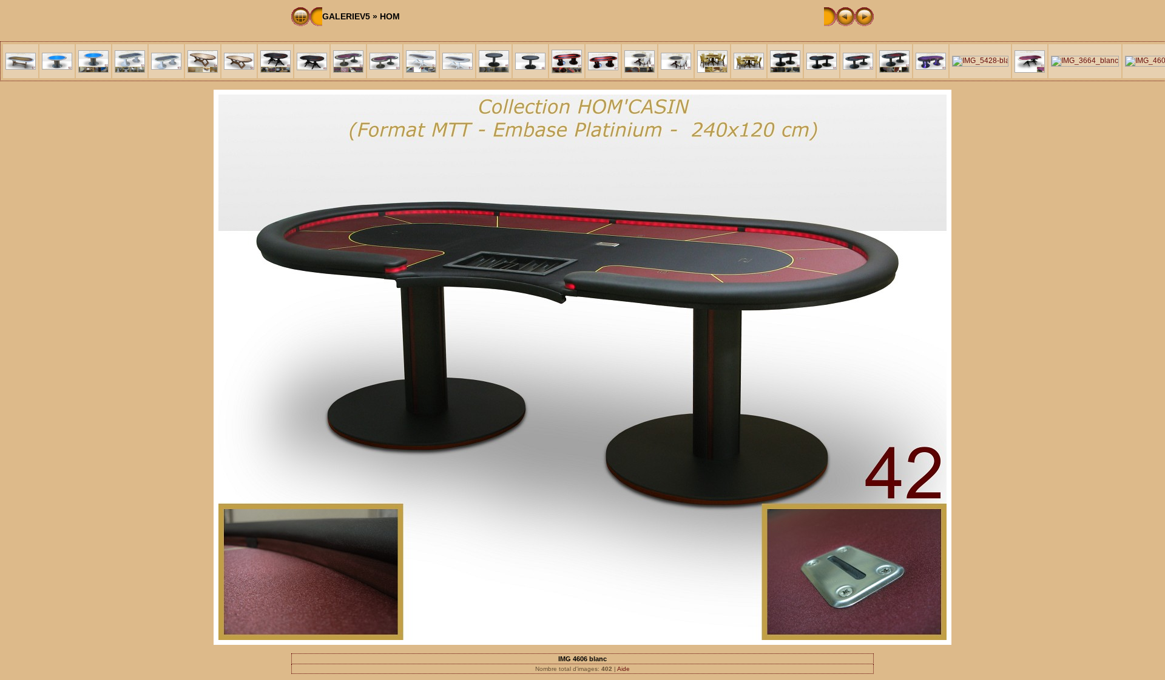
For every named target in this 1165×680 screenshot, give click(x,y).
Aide (623, 668)
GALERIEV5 (346, 16)
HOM (390, 16)
